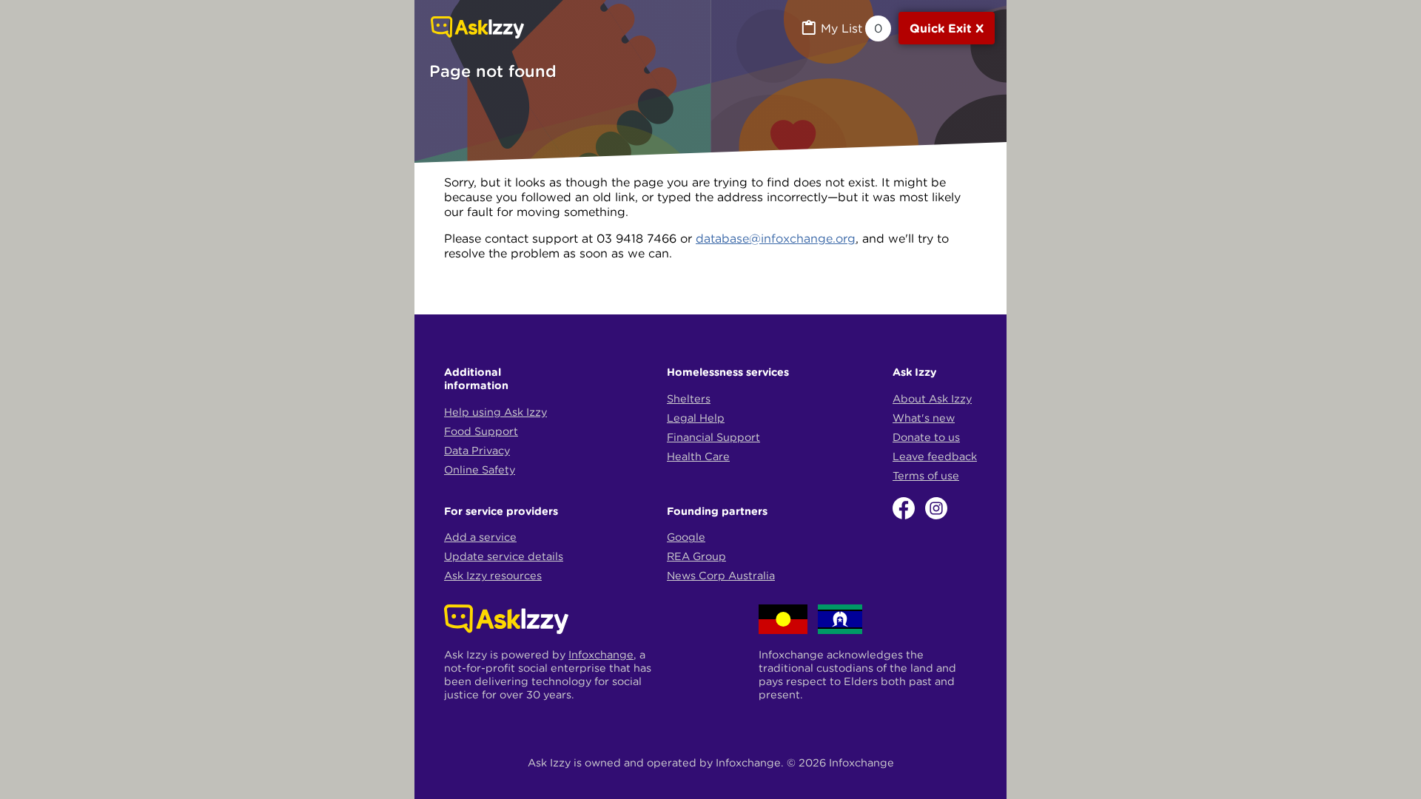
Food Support (481, 431)
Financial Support (713, 437)
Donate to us (926, 437)
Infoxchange (601, 654)
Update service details (503, 556)
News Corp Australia (721, 575)
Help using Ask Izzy (495, 412)
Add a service (480, 537)
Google (686, 537)
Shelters (688, 398)
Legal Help (696, 418)
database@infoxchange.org (776, 238)
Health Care (698, 456)
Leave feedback (935, 456)
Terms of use (926, 475)
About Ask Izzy (932, 398)
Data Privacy (477, 450)
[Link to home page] (477, 29)
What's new (924, 418)
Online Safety (479, 469)
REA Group (696, 556)
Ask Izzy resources (493, 575)
